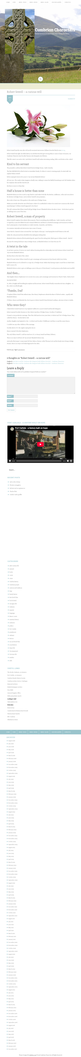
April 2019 (11, 1002)
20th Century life (14, 566)
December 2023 (12, 835)
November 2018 (12, 1016)
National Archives (12, 684)
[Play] (10, 461)
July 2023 (10, 850)
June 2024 (11, 818)
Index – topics (22, 2)
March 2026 (11, 755)
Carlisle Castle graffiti (16, 494)
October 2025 (12, 770)
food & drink (12, 600)
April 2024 (11, 824)
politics (11, 626)
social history (13, 645)
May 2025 (11, 785)
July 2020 (11, 957)
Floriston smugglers (15, 485)
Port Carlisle (12, 629)
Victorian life (13, 654)
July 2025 (11, 779)
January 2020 (12, 975)
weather (11, 657)
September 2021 (12, 916)
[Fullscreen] (71, 461)
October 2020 (12, 948)
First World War (13, 597)
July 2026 (11, 744)
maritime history (14, 619)
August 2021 (11, 919)
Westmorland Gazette (13, 714)
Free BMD (10, 690)
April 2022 (11, 895)
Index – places (44, 2)
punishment (12, 632)
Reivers (11, 638)
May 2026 (11, 749)
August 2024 (11, 812)
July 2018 (10, 1028)
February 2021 (12, 936)
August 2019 (11, 990)
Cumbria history (13, 581)
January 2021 (12, 939)
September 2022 (12, 880)
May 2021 (11, 927)
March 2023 (11, 862)
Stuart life (12, 648)
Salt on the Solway (15, 482)
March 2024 (11, 827)
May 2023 (11, 856)
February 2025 (12, 794)
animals (11, 569)
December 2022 (12, 871)
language (12, 613)
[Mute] (68, 461)
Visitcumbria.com (12, 702)
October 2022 (12, 877)
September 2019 (12, 987)
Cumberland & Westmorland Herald (17, 711)
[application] (40, 444)
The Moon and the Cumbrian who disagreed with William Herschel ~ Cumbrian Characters (38, 361)
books (11, 572)
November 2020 (12, 945)
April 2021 (11, 930)
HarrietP (71, 99)
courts (11, 575)
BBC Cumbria (11, 717)
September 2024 (13, 809)
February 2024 (12, 830)
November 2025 (12, 767)
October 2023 (12, 841)
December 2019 (12, 978)
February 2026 (12, 758)
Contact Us (68, 2)
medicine (12, 623)
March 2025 (11, 791)
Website (9, 405)
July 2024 (11, 815)
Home (8, 2)
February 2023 (12, 865)
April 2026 (11, 752)
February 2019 (12, 1007)
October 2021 (12, 913)
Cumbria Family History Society (16, 678)
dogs (10, 591)
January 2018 (12, 1046)
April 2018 (11, 1037)
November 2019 (12, 981)
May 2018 (11, 1034)
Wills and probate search (14, 696)
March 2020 (11, 969)
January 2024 (12, 833)
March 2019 (11, 1004)
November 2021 (12, 910)
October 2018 (12, 1019)
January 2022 (12, 904)
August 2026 (11, 741)
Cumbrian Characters (55, 29)
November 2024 (12, 803)
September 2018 (12, 1022)
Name (9, 396)
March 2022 (11, 898)
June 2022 (11, 889)
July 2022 (10, 886)
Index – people (33, 2)
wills (12, 350)
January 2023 (12, 868)
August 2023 (11, 847)
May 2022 (11, 892)
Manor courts (13, 616)
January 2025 (12, 797)
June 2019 (11, 996)
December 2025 (12, 764)
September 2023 (12, 844)
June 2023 (11, 853)
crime (11, 578)
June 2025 (11, 782)
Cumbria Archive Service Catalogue (17, 681)
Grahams (12, 607)
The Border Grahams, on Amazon (16, 672)
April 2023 (11, 859)
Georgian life (13, 604)
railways (11, 635)
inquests (11, 610)
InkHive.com (33, 1055)
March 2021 (11, 933)
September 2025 (12, 773)
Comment (10, 375)
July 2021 (10, 921)
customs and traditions (15, 588)
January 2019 (12, 1010)
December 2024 (12, 800)
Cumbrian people (14, 585)
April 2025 (11, 788)
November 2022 (12, 874)
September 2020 (13, 951)
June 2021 (11, 924)
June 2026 (11, 747)
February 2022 (12, 901)
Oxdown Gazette (56, 2)
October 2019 (12, 984)
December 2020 (12, 942)
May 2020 (11, 963)
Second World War (14, 642)
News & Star (10, 708)
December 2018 (12, 1013)
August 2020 (11, 954)
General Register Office (14, 693)
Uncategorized (13, 651)
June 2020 (11, 960)
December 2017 (12, 1049)
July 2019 (10, 993)
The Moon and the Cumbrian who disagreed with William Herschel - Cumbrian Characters (38, 363)
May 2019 (11, 999)
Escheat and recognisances (17, 488)
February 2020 (12, 972)
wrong (63, 150)
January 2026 (12, 761)
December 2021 (12, 907)
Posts (14, 2)
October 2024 (12, 806)
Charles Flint (13, 491)
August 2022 (11, 883)
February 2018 (12, 1043)
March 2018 (11, 1040)
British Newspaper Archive (14, 687)
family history (13, 594)
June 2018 (11, 1031)
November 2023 (12, 838)
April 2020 (11, 966)
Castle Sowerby (21, 350)
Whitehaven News (12, 720)
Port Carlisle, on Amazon (14, 675)
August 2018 (11, 1025)
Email (9, 401)
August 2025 (11, 776)
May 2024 (11, 821)
